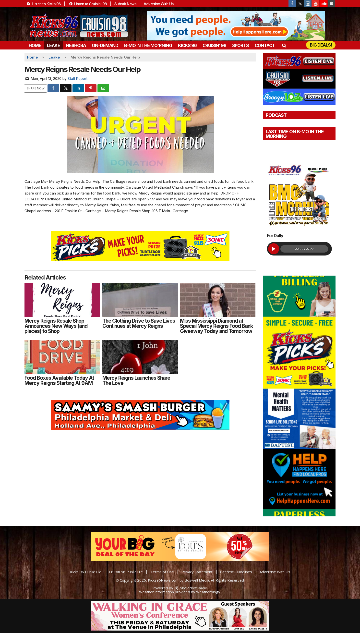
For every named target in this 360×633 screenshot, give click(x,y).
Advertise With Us (159, 3)
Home (35, 45)
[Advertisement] (236, 25)
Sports (240, 45)
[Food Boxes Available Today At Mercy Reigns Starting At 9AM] (62, 357)
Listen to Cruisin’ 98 (90, 3)
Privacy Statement (197, 571)
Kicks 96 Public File (85, 571)
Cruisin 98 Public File (126, 571)
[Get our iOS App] (331, 3)
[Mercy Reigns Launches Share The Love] (140, 357)
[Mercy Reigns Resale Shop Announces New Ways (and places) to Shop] (62, 300)
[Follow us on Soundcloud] (323, 3)
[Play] (273, 248)
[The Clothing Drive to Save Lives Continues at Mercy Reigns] (140, 300)
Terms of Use (162, 571)
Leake (53, 45)
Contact (265, 45)
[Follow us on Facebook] (292, 3)
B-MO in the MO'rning (148, 45)
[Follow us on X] (300, 3)
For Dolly (275, 235)
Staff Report (77, 78)
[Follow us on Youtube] (315, 3)
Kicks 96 (187, 45)
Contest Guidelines (236, 571)
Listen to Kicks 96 (46, 3)
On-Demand (105, 45)
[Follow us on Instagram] (308, 3)
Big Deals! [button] (321, 45)
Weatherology (208, 591)
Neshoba (76, 45)
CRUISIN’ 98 (214, 45)
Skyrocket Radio (193, 587)
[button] (284, 45)
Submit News (125, 3)
